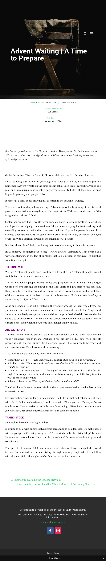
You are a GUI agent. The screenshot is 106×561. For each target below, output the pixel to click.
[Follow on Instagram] (58, 530)
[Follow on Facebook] (50, 530)
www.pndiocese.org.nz (52, 522)
